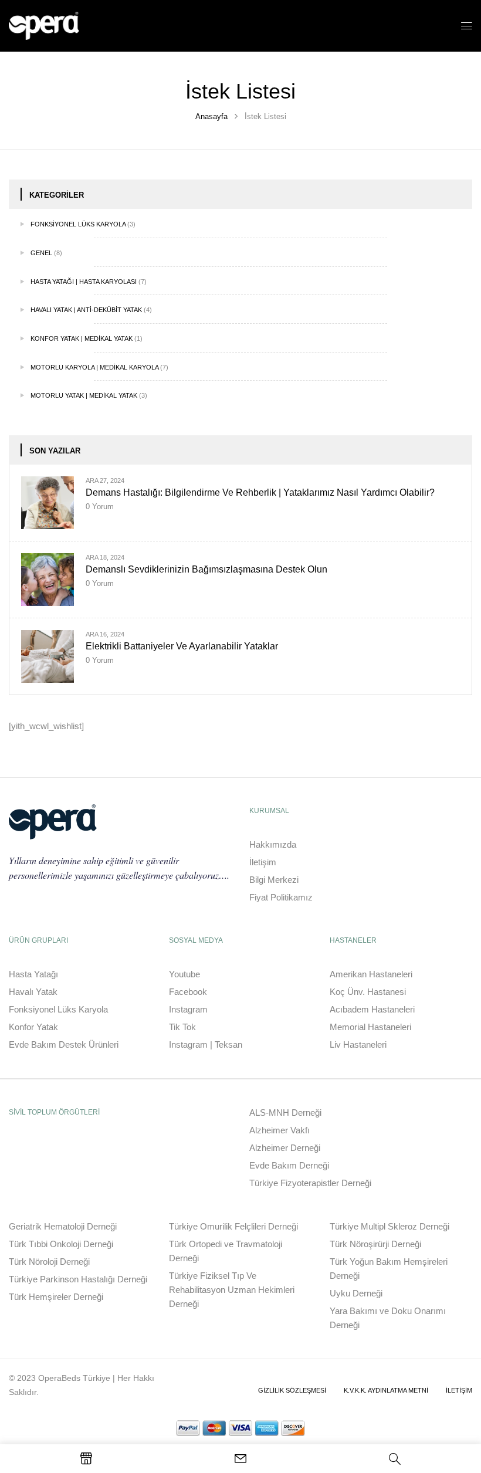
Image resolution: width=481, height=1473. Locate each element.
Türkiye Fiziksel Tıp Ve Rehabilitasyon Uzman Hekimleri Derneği (231, 1290)
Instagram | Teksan (205, 1044)
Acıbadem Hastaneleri (372, 1009)
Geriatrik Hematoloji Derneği (63, 1226)
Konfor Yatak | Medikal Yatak (82, 338)
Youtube (184, 974)
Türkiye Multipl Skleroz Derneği (389, 1226)
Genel (41, 252)
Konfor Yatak (33, 1027)
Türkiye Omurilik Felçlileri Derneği (233, 1226)
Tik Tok (182, 1027)
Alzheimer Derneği (284, 1148)
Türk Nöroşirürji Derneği (375, 1244)
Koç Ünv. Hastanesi (368, 992)
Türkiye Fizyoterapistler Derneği (310, 1183)
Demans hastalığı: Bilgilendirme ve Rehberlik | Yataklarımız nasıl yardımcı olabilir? (260, 492)
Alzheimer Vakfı (279, 1130)
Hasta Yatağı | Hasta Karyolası (84, 281)
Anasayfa (211, 116)
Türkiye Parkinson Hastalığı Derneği (78, 1279)
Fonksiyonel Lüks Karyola (78, 224)
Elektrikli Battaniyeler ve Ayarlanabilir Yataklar (182, 646)
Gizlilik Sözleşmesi (292, 1390)
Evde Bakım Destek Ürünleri (63, 1044)
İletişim (262, 862)
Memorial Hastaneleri (370, 1027)
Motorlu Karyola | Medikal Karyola (94, 367)
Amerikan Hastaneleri (371, 974)
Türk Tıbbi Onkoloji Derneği (61, 1244)
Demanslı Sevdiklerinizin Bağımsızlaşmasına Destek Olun (206, 569)
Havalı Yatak (33, 992)
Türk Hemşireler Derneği (56, 1297)
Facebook (188, 992)
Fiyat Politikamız (281, 897)
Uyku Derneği (356, 1293)
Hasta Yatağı (33, 974)
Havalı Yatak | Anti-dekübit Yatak (86, 309)
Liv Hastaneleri (358, 1044)
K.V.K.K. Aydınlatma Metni (386, 1390)
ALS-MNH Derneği (285, 1113)
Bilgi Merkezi (274, 880)
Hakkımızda (272, 844)
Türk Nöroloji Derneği (49, 1262)
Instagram (188, 1009)
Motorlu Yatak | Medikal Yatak (84, 395)
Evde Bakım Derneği (289, 1165)
